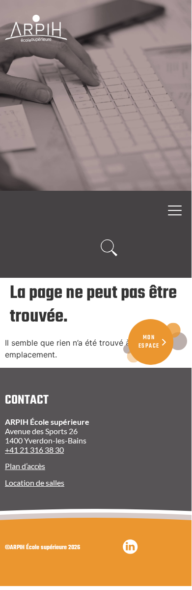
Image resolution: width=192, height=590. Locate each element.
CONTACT (27, 400)
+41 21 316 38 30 (34, 449)
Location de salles (34, 482)
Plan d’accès (25, 466)
